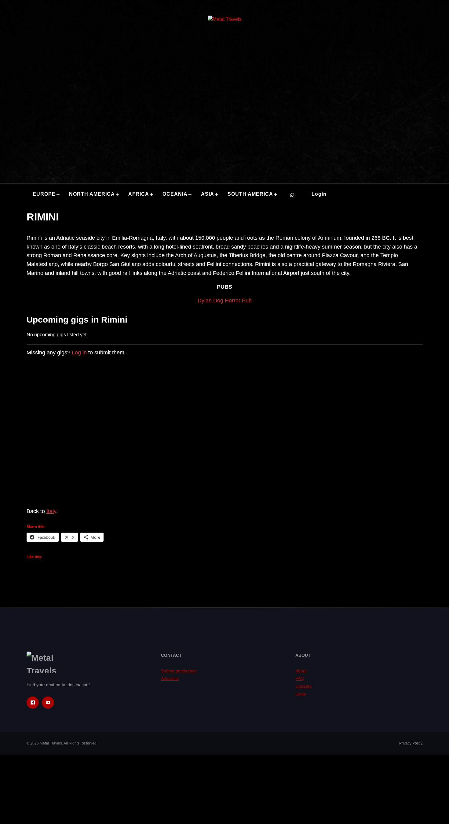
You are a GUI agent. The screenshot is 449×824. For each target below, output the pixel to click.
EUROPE (44, 194)
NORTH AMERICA (92, 194)
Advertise (170, 678)
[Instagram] (48, 703)
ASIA (207, 194)
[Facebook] (33, 703)
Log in (79, 352)
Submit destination (179, 670)
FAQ (299, 678)
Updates (303, 686)
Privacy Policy (410, 743)
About (301, 670)
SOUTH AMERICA (250, 194)
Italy (51, 511)
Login (319, 194)
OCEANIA (175, 194)
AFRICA (138, 194)
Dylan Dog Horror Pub (225, 300)
